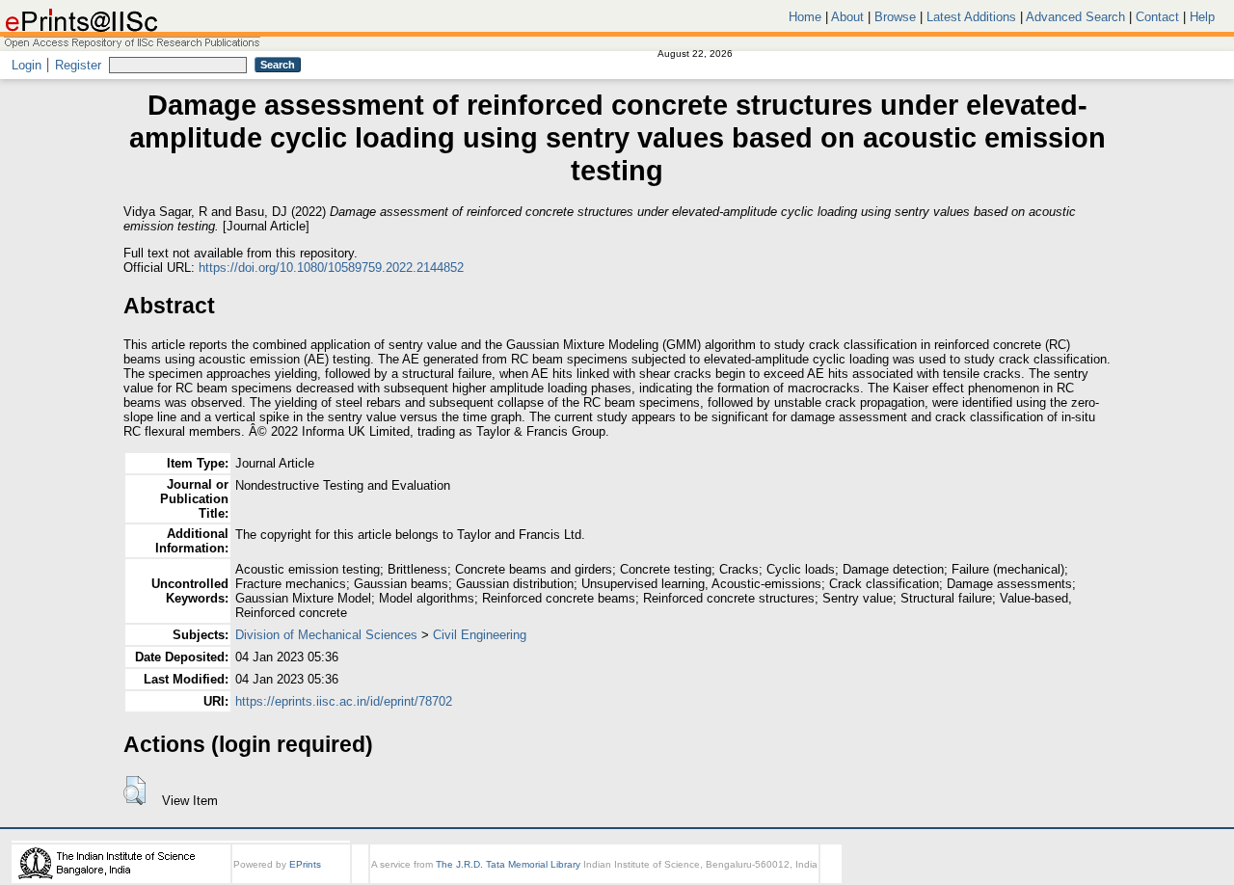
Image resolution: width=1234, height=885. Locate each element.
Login (26, 65)
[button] (134, 790)
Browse (895, 17)
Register (78, 65)
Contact (1157, 17)
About (847, 17)
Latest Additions (971, 17)
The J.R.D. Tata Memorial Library (508, 864)
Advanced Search (1075, 17)
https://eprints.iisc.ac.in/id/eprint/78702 (343, 701)
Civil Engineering (479, 635)
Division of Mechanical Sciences (326, 635)
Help (1202, 17)
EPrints (305, 864)
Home (805, 17)
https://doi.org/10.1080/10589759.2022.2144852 (331, 267)
